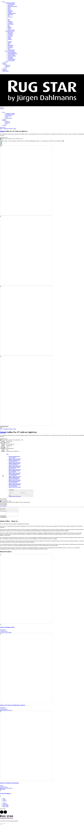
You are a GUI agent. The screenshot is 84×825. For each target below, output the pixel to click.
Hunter (9, 42)
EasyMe (9, 9)
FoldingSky (10, 21)
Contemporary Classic (9, 31)
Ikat (8, 44)
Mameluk (10, 39)
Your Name (3, 508)
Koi (8, 25)
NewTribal (10, 34)
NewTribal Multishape (12, 53)
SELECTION (5, 71)
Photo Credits (5, 806)
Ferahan (9, 36)
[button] (3, 503)
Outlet (6, 61)
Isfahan (9, 38)
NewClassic (10, 35)
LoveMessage (11, 24)
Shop (4, 1)
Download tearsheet (4, 426)
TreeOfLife (10, 47)
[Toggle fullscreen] (3, 823)
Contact (4, 68)
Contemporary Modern (10, 2)
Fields (9, 28)
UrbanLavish (10, 33)
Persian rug (7, 66)
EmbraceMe (10, 57)
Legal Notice (5, 804)
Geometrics (10, 22)
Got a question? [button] (3, 505)
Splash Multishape (11, 52)
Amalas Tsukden (11, 54)
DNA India (10, 46)
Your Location (3, 511)
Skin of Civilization (12, 55)
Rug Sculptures (8, 115)
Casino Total (10, 5)
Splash (9, 7)
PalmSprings (10, 11)
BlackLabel (10, 32)
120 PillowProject (11, 59)
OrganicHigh (10, 58)
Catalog (4, 62)
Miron (9, 26)
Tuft (6, 67)
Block (9, 8)
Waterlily (10, 12)
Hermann (10, 27)
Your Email (3, 509)
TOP (4, 127)
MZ (8, 15)
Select (7, 454)
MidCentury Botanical (12, 6)
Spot (9, 20)
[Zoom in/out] (4, 823)
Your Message (3, 515)
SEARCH (5, 69)
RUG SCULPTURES (10, 51)
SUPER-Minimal (11, 4)
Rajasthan (10, 41)
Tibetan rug (7, 65)
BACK (1, 127)
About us (4, 64)
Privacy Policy (6, 805)
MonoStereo (10, 14)
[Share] (1, 823)
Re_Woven (10, 16)
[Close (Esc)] (0, 823)
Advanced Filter (11, 29)
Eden (9, 19)
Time (9, 48)
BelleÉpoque (10, 45)
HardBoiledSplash (11, 13)
